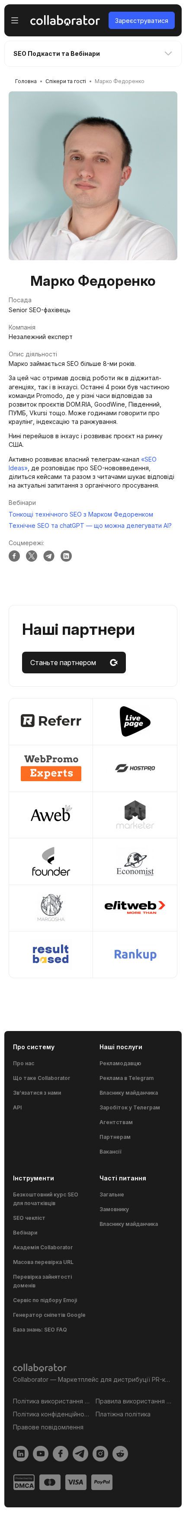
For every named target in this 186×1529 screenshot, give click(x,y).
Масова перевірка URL (43, 1262)
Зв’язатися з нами (37, 1092)
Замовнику (114, 1209)
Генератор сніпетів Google (49, 1315)
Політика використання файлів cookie (51, 1401)
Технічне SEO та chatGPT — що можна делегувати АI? (90, 525)
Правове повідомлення (48, 1427)
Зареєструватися (141, 20)
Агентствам (116, 1122)
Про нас (23, 1063)
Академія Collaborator (43, 1247)
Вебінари (25, 1232)
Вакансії (110, 1151)
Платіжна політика (123, 1414)
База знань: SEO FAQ (40, 1329)
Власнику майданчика (128, 1092)
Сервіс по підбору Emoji (45, 1300)
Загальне (111, 1194)
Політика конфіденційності (51, 1414)
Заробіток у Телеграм (129, 1107)
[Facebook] (14, 556)
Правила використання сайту (134, 1401)
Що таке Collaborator (41, 1078)
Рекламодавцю (120, 1063)
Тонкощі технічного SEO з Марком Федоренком (81, 514)
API (17, 1107)
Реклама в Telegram (126, 1078)
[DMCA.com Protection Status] (24, 1482)
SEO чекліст (29, 1218)
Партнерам (115, 1137)
